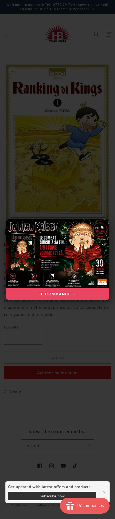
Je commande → (58, 294)
